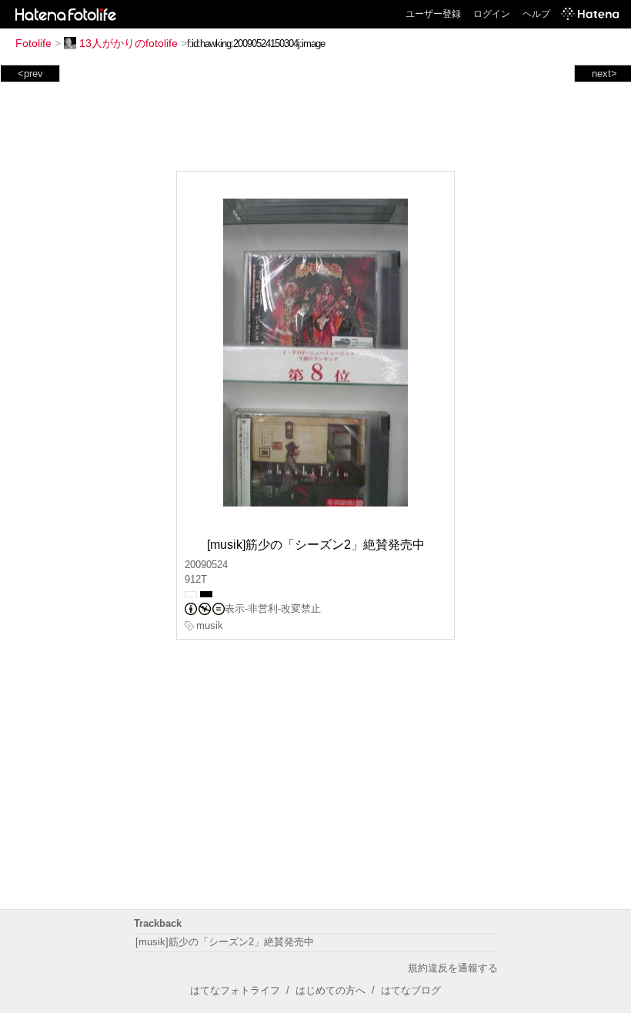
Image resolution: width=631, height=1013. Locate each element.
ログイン (491, 13)
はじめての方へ (330, 990)
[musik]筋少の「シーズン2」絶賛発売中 (224, 942)
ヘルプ (536, 13)
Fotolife (33, 43)
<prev (30, 73)
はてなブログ (411, 990)
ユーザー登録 (433, 13)
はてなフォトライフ (235, 990)
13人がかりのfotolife (128, 43)
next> (604, 73)
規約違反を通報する (453, 968)
